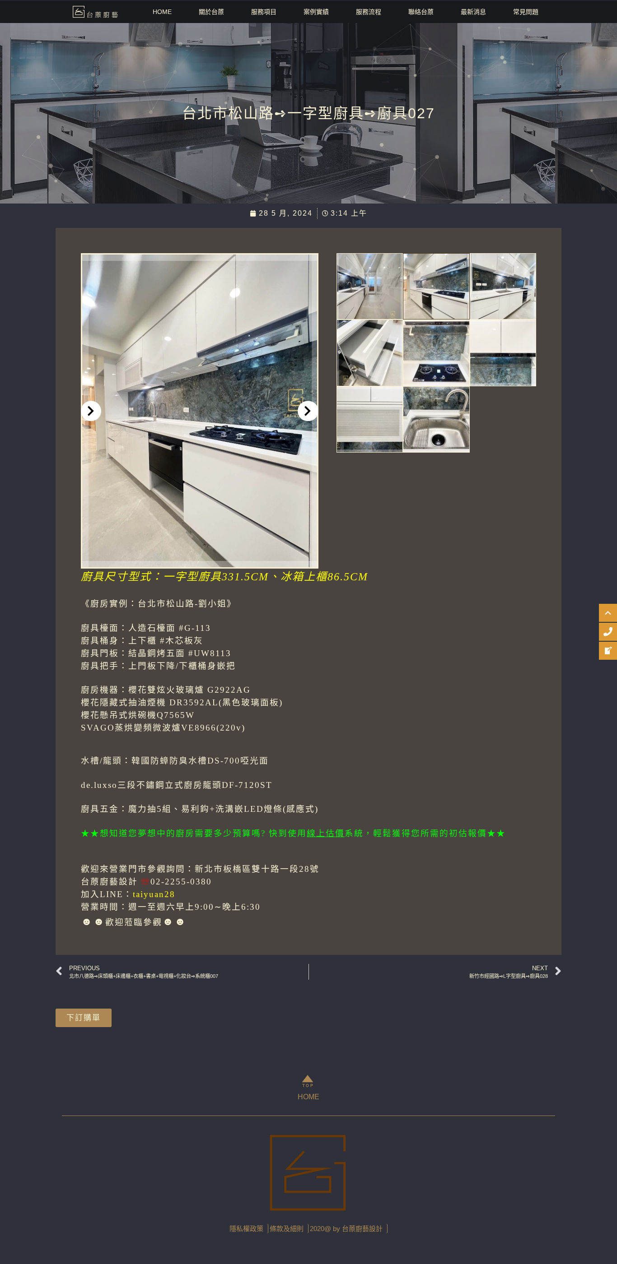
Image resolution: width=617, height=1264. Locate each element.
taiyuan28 (154, 894)
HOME (162, 11)
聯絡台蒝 (421, 11)
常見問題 (525, 11)
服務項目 (263, 11)
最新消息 (473, 11)
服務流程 (368, 11)
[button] (91, 411)
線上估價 (326, 833)
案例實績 (316, 11)
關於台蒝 (211, 11)
